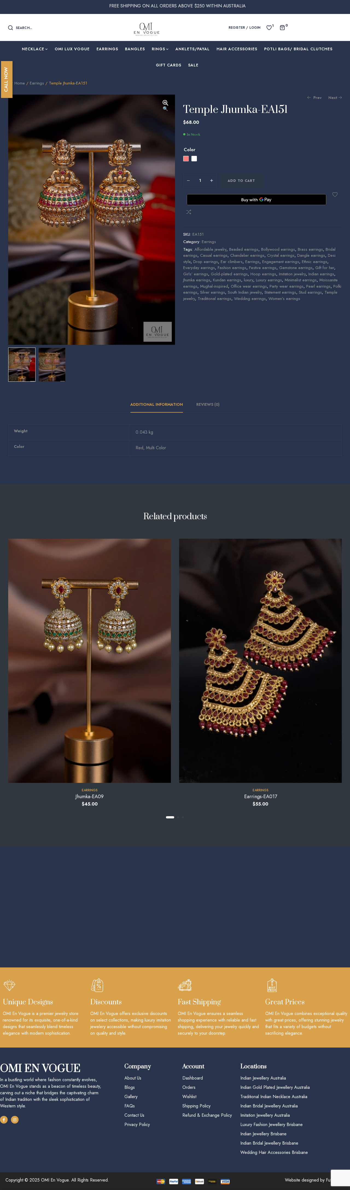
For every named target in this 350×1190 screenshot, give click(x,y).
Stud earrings (310, 292)
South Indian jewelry (245, 292)
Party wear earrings (287, 286)
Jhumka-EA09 (89, 796)
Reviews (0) (208, 404)
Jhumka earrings (196, 280)
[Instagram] (15, 1120)
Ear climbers (232, 262)
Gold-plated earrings (229, 274)
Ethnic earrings (314, 262)
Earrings (37, 83)
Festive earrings (262, 268)
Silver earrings (212, 292)
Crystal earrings (280, 255)
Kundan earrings (227, 280)
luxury (248, 280)
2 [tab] (178, 817)
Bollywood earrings (278, 249)
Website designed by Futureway (315, 1180)
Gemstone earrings (296, 268)
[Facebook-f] (4, 1120)
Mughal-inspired (214, 286)
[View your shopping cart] (282, 27)
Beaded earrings (243, 249)
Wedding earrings (250, 299)
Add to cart (241, 180)
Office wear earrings (249, 286)
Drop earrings (205, 262)
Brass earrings (310, 249)
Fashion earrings (232, 268)
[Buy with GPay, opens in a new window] (256, 199)
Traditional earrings (214, 299)
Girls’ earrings (195, 274)
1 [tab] (170, 817)
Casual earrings (214, 255)
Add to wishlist (334, 194)
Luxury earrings (269, 280)
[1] (269, 27)
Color (189, 150)
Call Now (6, 79)
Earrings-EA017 (260, 796)
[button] (165, 106)
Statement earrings (280, 292)
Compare (188, 211)
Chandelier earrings (247, 255)
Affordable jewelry (210, 249)
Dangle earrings (311, 255)
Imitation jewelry (292, 274)
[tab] (159, 404)
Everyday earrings (199, 268)
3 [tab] (183, 817)
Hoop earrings (263, 274)
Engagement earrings (280, 262)
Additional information (156, 404)
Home (19, 83)
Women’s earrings (284, 299)
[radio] (186, 158)
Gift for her (324, 268)
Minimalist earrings (301, 280)
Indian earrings (321, 274)
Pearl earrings (318, 286)
